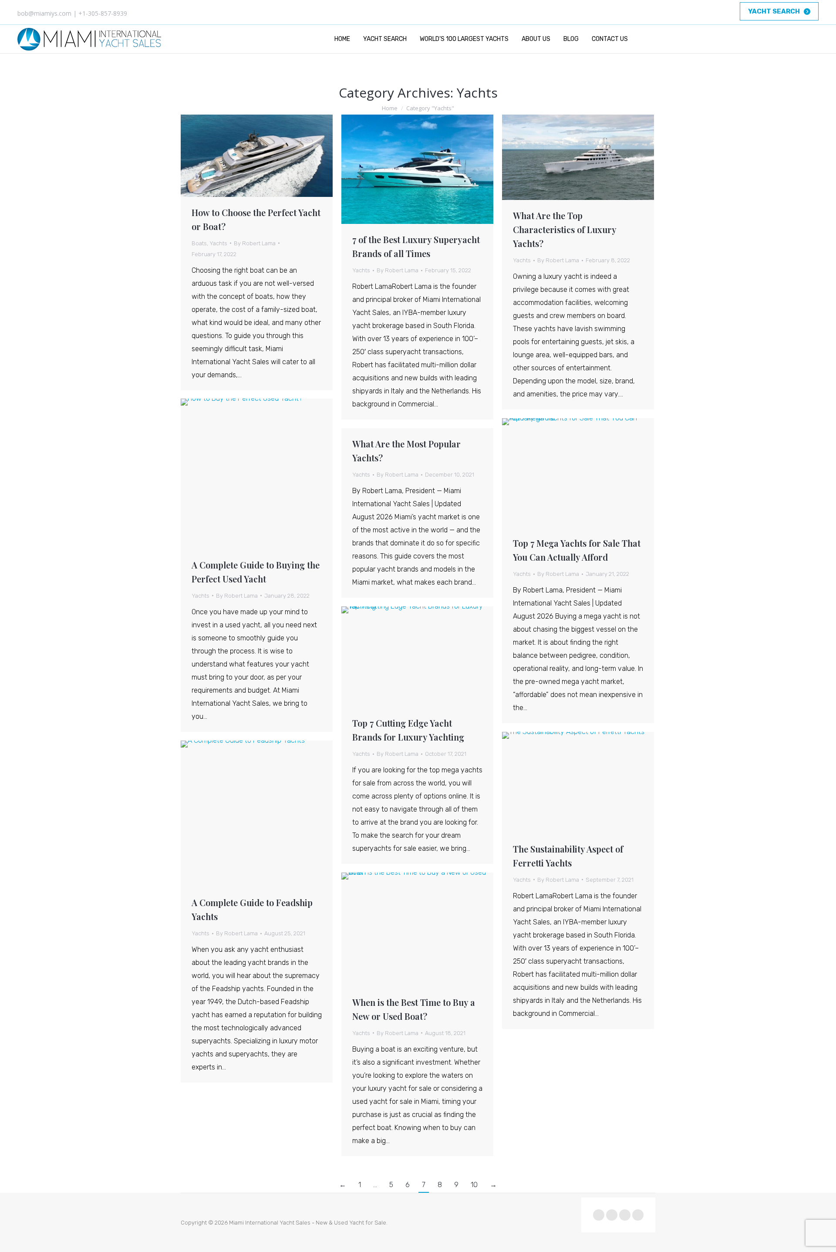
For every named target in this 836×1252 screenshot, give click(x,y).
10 (474, 1185)
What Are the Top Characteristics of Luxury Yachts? (564, 229)
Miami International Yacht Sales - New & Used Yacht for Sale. (308, 1222)
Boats (199, 243)
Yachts (218, 243)
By (255, 243)
